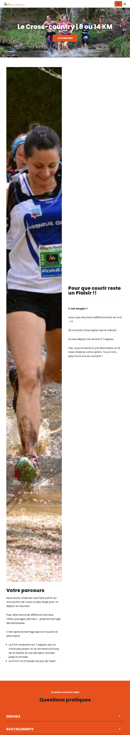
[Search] (125, 4)
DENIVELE (13, 716)
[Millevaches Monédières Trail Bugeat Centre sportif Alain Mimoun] (13, 3)
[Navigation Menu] (118, 4)
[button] (65, 716)
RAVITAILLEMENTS (20, 729)
